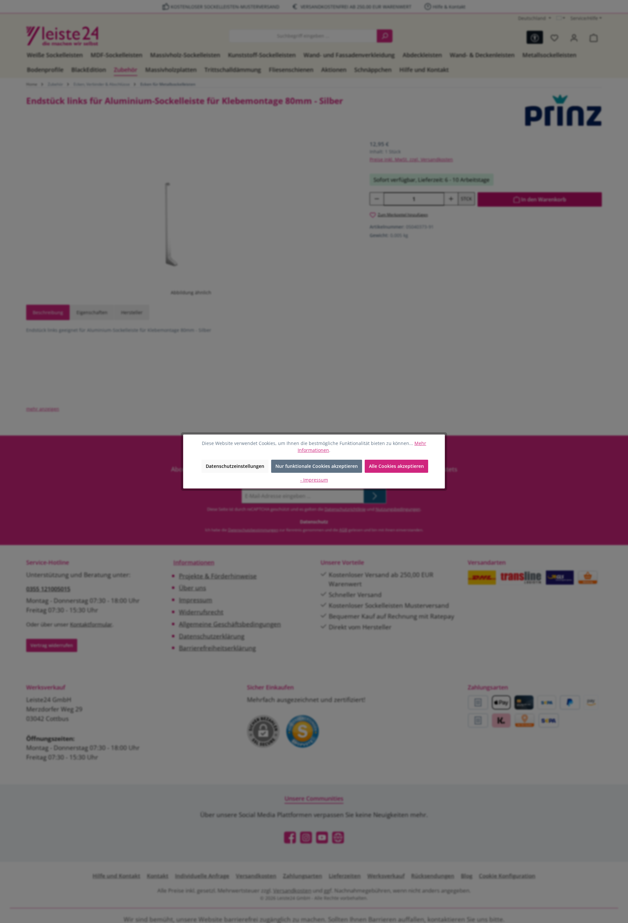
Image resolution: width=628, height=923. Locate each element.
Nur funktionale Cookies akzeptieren (316, 466)
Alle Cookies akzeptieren (396, 466)
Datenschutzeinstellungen (235, 466)
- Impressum (314, 480)
